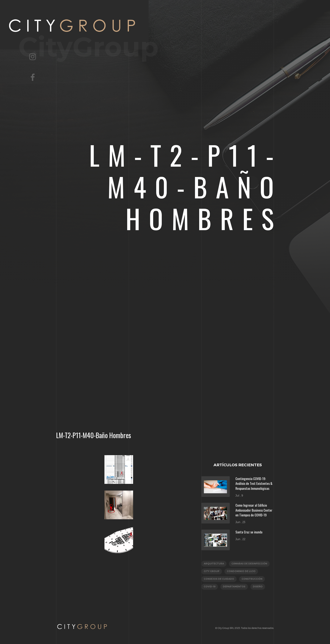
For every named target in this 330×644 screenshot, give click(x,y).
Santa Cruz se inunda (248, 531)
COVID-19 (209, 586)
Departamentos (234, 586)
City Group (211, 571)
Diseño (258, 586)
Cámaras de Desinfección (249, 563)
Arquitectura (214, 563)
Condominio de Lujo (241, 571)
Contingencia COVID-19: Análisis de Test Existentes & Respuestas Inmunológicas (254, 483)
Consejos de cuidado (219, 578)
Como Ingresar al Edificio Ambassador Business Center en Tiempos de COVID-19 (253, 510)
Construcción (252, 578)
